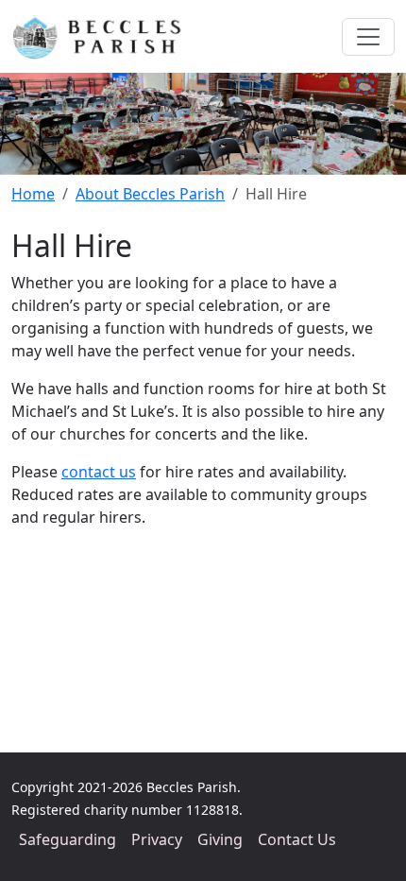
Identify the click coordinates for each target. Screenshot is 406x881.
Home (33, 193)
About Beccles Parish (150, 193)
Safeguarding (67, 839)
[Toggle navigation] (368, 37)
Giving (220, 839)
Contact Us (297, 839)
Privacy (156, 839)
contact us (98, 471)
